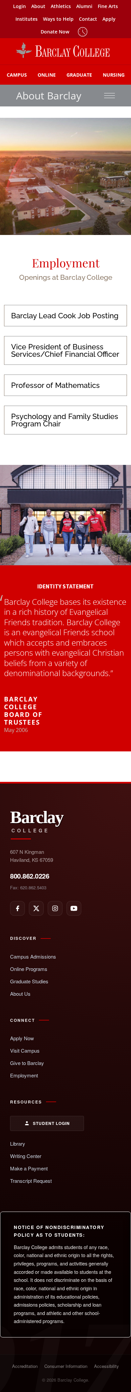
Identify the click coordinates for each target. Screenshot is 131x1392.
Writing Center (25, 1155)
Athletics (61, 6)
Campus (17, 75)
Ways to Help (58, 19)
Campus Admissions (33, 956)
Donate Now (55, 31)
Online (47, 75)
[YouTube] (74, 908)
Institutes (26, 19)
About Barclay (48, 95)
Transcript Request (31, 1180)
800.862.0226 (29, 876)
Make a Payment (29, 1168)
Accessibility (106, 1366)
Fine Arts (108, 6)
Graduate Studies (29, 981)
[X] (36, 908)
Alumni (84, 6)
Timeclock (82, 31)
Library (17, 1143)
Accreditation (25, 1366)
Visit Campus (25, 1050)
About (38, 6)
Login (19, 6)
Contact (88, 19)
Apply (109, 19)
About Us (20, 993)
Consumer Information (65, 1366)
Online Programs (28, 968)
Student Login (51, 1123)
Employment (24, 1075)
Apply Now (22, 1038)
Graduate (79, 75)
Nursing (114, 75)
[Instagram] (55, 908)
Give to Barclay (27, 1062)
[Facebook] (17, 908)
